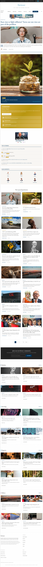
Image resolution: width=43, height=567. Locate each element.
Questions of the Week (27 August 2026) (30, 231)
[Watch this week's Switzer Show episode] (21, 137)
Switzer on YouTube (3, 557)
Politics (25, 11)
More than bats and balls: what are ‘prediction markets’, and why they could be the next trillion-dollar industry (31, 419)
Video (30, 11)
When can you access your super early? (8, 418)
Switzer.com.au (3, 553)
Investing (14, 11)
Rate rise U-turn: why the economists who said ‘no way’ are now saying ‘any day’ (15, 159)
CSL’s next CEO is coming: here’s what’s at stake (10, 394)
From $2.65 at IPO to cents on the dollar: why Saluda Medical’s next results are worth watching (31, 257)
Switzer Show (25, 328)
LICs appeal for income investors (8, 152)
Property (20, 11)
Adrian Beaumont (4, 335)
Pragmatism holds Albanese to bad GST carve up (10, 504)
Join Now (28, 355)
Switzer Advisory (3, 555)
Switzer (21, 5)
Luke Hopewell (25, 263)
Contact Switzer (25, 555)
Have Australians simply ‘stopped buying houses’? (31, 479)
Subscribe (35, 11)
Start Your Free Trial (6, 114)
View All (40, 406)
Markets (9, 11)
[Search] (41, 11)
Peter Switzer (5, 49)
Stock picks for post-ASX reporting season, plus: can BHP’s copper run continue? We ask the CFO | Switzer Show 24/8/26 (31, 331)
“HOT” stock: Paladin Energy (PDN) (9, 155)
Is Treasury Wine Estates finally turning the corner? (32, 394)
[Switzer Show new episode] (21, 16)
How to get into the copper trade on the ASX (10, 281)
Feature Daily (4, 254)
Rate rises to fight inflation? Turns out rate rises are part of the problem (20, 23)
